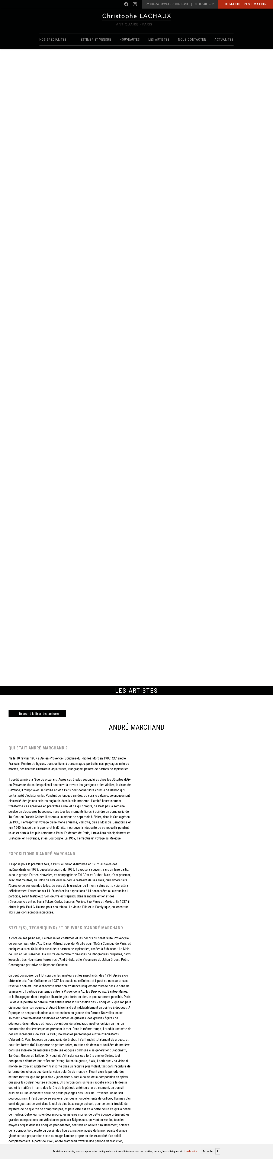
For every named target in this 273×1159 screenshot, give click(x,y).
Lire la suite (190, 1151)
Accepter (207, 1151)
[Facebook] (126, 4)
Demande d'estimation (246, 4)
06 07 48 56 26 (205, 4)
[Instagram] (135, 4)
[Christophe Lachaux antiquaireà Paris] (136, 19)
